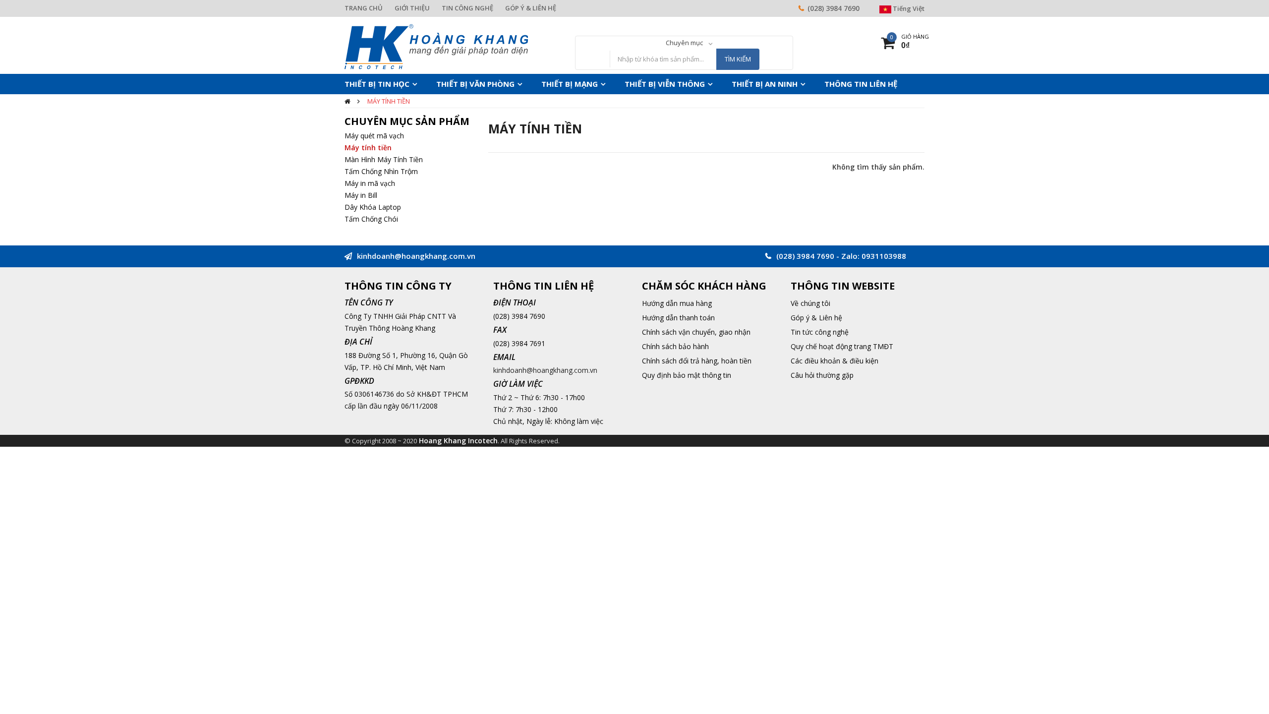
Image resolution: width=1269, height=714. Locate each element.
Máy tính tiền (388, 101)
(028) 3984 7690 (834, 8)
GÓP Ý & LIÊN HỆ (530, 7)
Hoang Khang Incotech (458, 440)
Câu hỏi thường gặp (822, 375)
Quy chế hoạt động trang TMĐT (842, 346)
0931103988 (884, 256)
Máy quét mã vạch (374, 135)
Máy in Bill (361, 195)
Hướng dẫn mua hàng (677, 303)
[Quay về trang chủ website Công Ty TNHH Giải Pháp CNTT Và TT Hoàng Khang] (436, 46)
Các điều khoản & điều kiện (834, 360)
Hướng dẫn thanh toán (678, 317)
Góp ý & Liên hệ (816, 317)
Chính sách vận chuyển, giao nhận (696, 332)
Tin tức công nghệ (820, 332)
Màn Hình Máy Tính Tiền (384, 159)
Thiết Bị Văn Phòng (460, 83)
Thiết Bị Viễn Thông (629, 83)
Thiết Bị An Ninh (718, 83)
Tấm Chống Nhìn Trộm (381, 171)
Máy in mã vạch (370, 183)
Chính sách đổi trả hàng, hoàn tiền (696, 360)
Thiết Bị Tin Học (372, 83)
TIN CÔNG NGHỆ (467, 7)
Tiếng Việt (907, 8)
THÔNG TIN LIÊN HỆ (803, 83)
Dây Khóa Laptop (373, 207)
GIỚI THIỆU (412, 7)
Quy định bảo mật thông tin (686, 375)
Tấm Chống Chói (371, 219)
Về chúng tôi (810, 303)
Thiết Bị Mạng (544, 83)
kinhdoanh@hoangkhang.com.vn (545, 370)
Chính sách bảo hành (675, 346)
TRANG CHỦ (364, 7)
